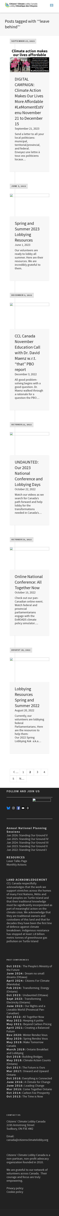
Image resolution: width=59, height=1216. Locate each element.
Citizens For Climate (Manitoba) (28, 982)
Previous (18, 772)
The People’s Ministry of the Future (29, 968)
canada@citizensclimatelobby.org (27, 1140)
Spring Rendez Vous (35, 1039)
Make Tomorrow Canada (25, 1044)
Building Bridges (32, 1057)
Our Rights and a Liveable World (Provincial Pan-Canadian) (26, 1009)
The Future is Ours (33, 1067)
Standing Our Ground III (34, 843)
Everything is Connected (37, 1078)
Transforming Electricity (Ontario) (24, 1000)
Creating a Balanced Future (28, 1029)
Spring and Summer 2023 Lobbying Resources (27, 232)
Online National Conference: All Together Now (29, 582)
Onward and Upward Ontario (28, 1073)
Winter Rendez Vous (35, 1035)
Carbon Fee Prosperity (36, 1093)
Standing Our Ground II (33, 846)
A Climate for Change (37, 1082)
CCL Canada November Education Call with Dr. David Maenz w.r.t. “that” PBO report (27, 352)
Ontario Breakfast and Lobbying (27, 1051)
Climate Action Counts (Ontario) (29, 1062)
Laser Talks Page (17, 861)
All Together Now (33, 1017)
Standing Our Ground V (33, 835)
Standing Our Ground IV (33, 839)
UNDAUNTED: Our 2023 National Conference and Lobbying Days (29, 473)
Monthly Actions (17, 865)
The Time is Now (32, 1096)
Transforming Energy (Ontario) (28, 990)
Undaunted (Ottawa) (35, 995)
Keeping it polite (33, 1020)
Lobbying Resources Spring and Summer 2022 (27, 697)
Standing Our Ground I (33, 850)
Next (22, 779)
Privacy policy (15, 1188)
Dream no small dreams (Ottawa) (25, 975)
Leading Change (34, 1086)
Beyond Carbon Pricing (37, 1024)
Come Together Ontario (37, 1089)
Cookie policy (15, 1192)
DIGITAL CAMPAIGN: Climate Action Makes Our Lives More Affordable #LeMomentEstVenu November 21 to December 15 (29, 101)
